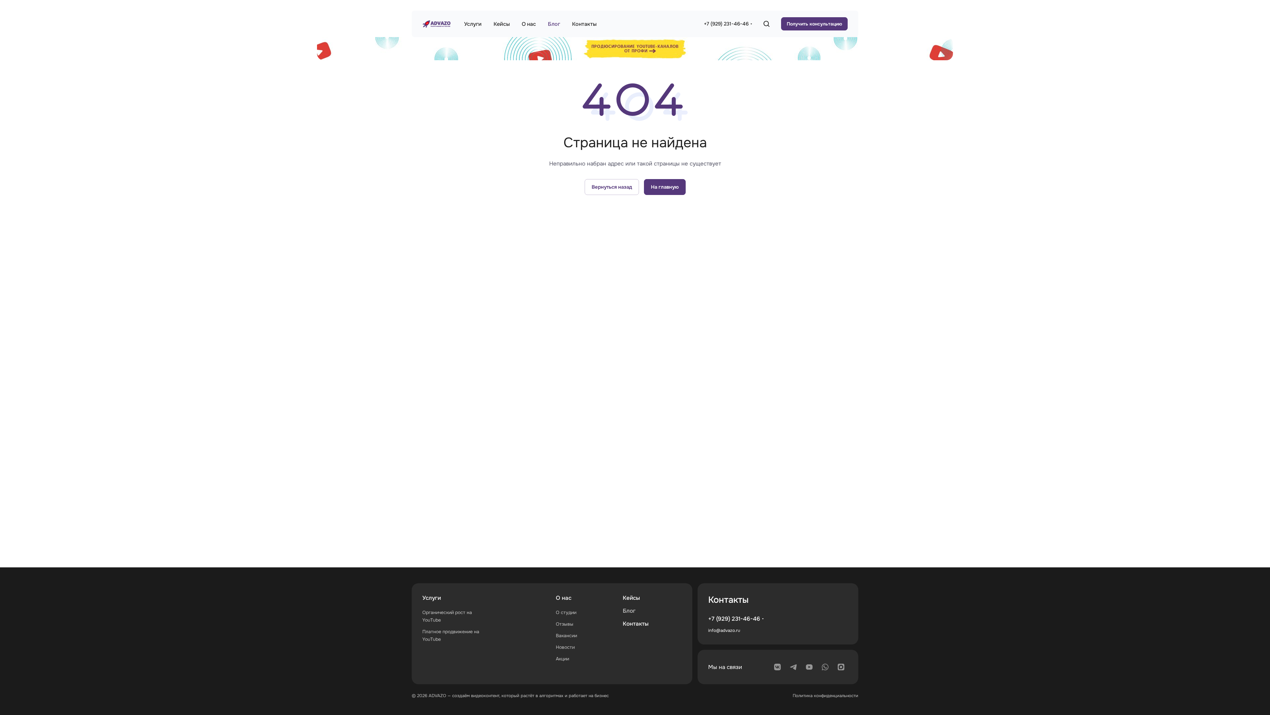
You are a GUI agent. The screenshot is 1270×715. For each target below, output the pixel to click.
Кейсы (631, 598)
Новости (565, 647)
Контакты (636, 623)
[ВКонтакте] (777, 667)
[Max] (841, 667)
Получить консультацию (814, 24)
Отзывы (564, 624)
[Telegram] (793, 667)
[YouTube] (809, 667)
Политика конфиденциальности (825, 695)
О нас (563, 598)
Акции (562, 659)
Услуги (431, 598)
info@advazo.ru (724, 630)
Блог (629, 610)
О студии (566, 612)
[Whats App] (825, 667)
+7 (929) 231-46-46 (726, 24)
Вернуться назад (612, 187)
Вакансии (566, 636)
